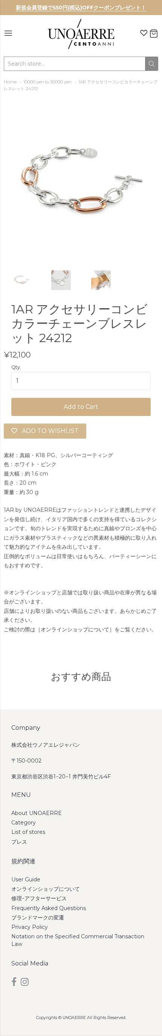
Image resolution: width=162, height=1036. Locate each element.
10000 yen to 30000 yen (47, 81)
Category (23, 822)
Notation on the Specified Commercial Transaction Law (77, 940)
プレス (19, 841)
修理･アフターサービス (39, 898)
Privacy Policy (29, 927)
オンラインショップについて (75, 629)
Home (10, 81)
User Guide (25, 879)
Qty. (16, 367)
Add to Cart (81, 406)
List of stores (28, 832)
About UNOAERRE (36, 813)
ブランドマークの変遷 (37, 917)
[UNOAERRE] (81, 34)
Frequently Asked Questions (48, 908)
